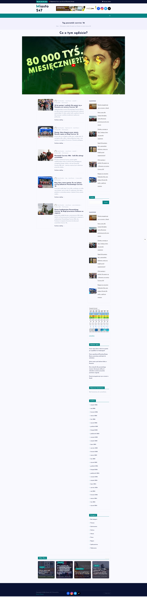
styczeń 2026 (93, 426)
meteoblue (92, 339)
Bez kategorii (93, 522)
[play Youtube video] (73, 69)
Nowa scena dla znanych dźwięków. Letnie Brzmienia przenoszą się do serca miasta (103, 122)
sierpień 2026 (93, 408)
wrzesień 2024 (94, 480)
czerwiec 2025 (94, 451)
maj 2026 (92, 412)
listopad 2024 (94, 473)
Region (92, 544)
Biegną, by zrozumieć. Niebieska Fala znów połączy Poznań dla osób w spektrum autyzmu (103, 183)
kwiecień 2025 (94, 455)
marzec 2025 (93, 458)
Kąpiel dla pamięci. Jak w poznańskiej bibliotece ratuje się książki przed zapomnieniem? (102, 153)
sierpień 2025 (93, 444)
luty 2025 (92, 462)
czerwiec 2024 (94, 491)
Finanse (92, 526)
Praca (91, 540)
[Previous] (106, 561)
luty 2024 (92, 505)
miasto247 (74, 104)
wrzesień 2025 (94, 440)
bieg (66, 181)
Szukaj (92, 201)
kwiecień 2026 (94, 415)
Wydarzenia (93, 551)
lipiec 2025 (93, 448)
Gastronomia (93, 530)
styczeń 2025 (93, 466)
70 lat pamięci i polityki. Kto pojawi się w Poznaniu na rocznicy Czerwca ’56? (75, 29)
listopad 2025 (94, 433)
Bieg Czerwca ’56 (68, 131)
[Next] (108, 561)
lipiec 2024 (93, 487)
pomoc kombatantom (76, 208)
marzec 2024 (93, 502)
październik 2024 (94, 476)
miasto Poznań (68, 104)
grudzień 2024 (94, 469)
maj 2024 (92, 494)
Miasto (92, 537)
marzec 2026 (93, 419)
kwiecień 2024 (94, 498)
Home (57, 29)
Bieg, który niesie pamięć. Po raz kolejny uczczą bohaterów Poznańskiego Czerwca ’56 (68, 188)
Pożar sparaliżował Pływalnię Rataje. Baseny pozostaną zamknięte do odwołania (98, 359)
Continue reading (58, 123)
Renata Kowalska (60, 104)
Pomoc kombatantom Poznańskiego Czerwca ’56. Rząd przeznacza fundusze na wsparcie (68, 214)
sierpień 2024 (93, 484)
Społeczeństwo (94, 548)
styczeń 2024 (93, 509)
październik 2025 (94, 437)
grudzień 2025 (94, 430)
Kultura (92, 533)
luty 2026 (92, 422)
